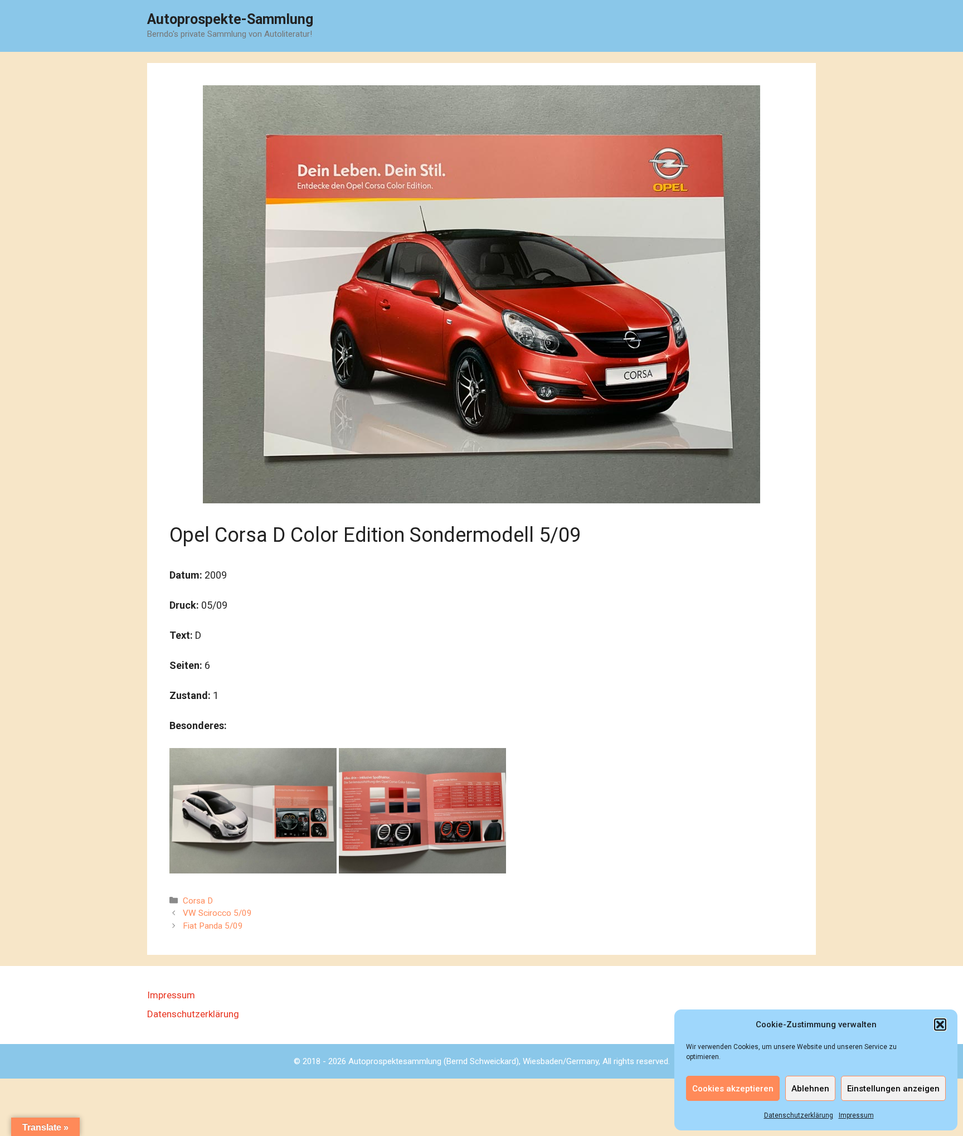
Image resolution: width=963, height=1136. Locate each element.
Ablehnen (810, 1089)
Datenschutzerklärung (798, 1115)
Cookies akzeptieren (733, 1089)
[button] (940, 1024)
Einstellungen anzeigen (893, 1089)
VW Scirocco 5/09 (217, 913)
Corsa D (198, 901)
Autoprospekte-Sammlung (230, 19)
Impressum (856, 1115)
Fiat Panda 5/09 (213, 926)
